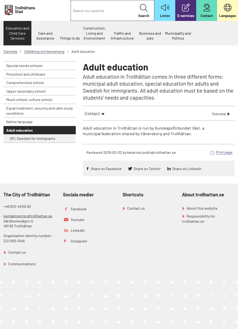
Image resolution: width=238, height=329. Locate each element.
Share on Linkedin (187, 168)
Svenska (219, 114)
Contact (92, 113)
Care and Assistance (45, 35)
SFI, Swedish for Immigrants (32, 138)
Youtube (77, 219)
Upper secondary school (26, 91)
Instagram (79, 241)
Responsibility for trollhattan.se (198, 218)
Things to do (70, 38)
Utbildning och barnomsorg (44, 51)
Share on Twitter (147, 168)
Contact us (17, 252)
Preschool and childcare (25, 74)
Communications (22, 264)
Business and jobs (150, 35)
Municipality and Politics (178, 35)
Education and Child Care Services (17, 33)
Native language (19, 121)
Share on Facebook (106, 168)
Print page (224, 152)
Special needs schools (24, 65)
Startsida (10, 51)
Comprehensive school (25, 82)
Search (143, 15)
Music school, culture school (29, 99)
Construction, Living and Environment (94, 33)
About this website (202, 208)
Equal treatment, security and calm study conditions (39, 110)
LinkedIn (78, 230)
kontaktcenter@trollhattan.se (27, 216)
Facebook (78, 209)
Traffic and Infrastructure (122, 35)
